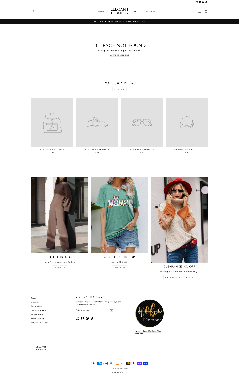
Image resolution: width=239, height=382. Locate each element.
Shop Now (59, 267)
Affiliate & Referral (39, 323)
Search (34, 298)
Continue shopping (119, 54)
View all (119, 89)
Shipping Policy (37, 318)
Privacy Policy (37, 306)
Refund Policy (37, 314)
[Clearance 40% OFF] (179, 220)
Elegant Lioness (119, 11)
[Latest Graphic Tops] (119, 215)
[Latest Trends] (59, 215)
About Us (35, 302)
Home (101, 11)
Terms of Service (38, 310)
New (137, 11)
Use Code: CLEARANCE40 (179, 277)
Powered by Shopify (119, 372)
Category (151, 11)
